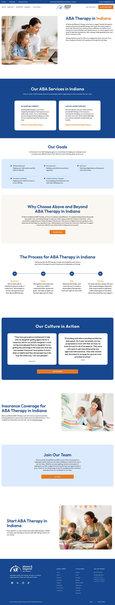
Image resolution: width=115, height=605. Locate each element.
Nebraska (78, 588)
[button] (11, 7)
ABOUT (4, 7)
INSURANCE (19, 7)
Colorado (78, 590)
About (58, 575)
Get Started (57, 232)
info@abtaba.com (108, 2)
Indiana (77, 580)
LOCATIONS (36, 7)
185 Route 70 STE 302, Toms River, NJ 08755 (99, 580)
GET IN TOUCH (91, 7)
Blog (91, 601)
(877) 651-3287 (98, 572)
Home (58, 572)
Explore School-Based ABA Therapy (78, 125)
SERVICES (10, 7)
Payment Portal (23, 2)
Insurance (59, 580)
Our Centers (60, 588)
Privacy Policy (101, 601)
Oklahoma (78, 585)
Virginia (78, 572)
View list (74, 2)
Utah (77, 575)
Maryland (78, 593)
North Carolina (79, 582)
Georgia (78, 577)
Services (59, 577)
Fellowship (12, 2)
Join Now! (57, 477)
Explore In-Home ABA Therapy (32, 125)
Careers (4, 2)
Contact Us (60, 590)
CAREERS (27, 7)
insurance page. (37, 420)
